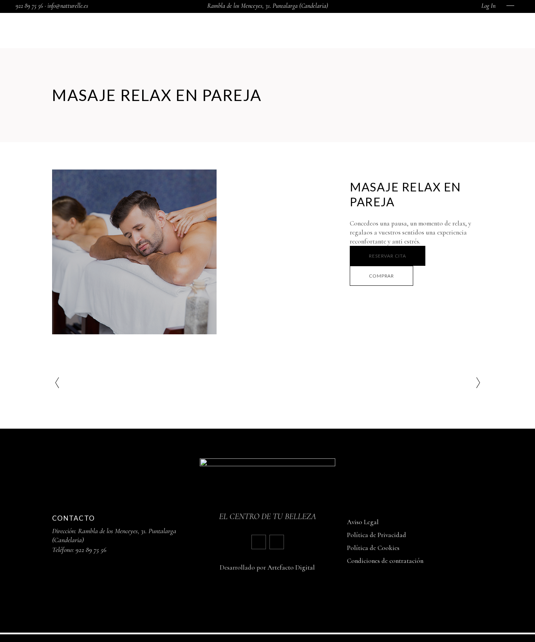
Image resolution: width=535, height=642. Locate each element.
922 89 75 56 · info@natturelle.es (52, 6)
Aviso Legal (363, 522)
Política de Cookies (373, 548)
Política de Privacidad (376, 535)
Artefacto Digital (291, 567)
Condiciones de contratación (385, 561)
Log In (488, 6)
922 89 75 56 (91, 549)
